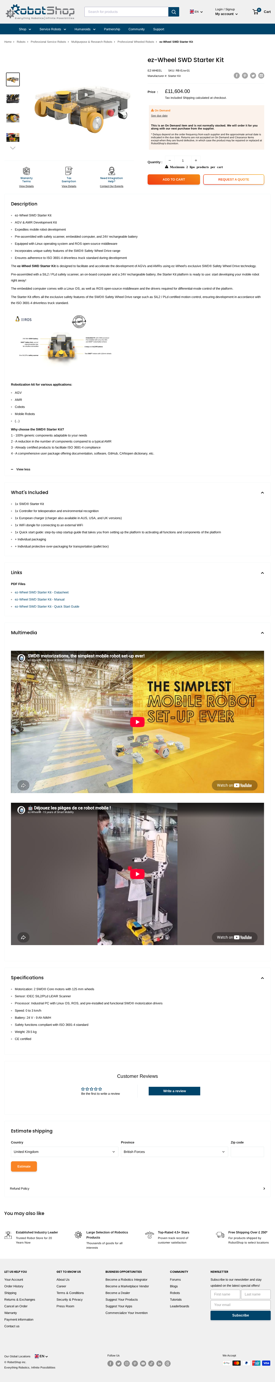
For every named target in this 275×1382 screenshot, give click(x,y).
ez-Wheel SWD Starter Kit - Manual (39, 599)
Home (8, 41)
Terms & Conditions (70, 1293)
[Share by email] (261, 75)
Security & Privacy (70, 1299)
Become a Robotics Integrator (126, 1279)
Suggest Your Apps (118, 1306)
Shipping (10, 1293)
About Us (63, 1279)
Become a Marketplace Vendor (127, 1286)
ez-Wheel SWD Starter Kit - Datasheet (42, 592)
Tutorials (176, 1299)
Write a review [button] (174, 1091)
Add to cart (174, 179)
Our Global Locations (17, 1356)
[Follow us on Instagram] (127, 1364)
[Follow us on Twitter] (119, 1364)
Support (158, 29)
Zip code (237, 1142)
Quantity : (155, 162)
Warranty (10, 1313)
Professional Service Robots (48, 41)
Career (61, 1286)
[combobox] (126, 12)
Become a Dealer (117, 1293)
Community (136, 29)
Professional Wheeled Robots (136, 41)
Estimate (24, 1166)
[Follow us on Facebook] (110, 1364)
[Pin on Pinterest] (245, 75)
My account (224, 14)
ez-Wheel (155, 70)
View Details (26, 186)
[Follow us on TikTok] (151, 1364)
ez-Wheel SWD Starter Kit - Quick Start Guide (47, 606)
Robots (21, 41)
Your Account (13, 1279)
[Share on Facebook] (237, 75)
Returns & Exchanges (19, 1299)
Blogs (174, 1286)
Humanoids (83, 29)
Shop (23, 29)
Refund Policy (19, 1188)
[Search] (173, 12)
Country (17, 1142)
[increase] (195, 160)
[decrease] (169, 160)
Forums (175, 1279)
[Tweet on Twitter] (253, 75)
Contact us (12, 1326)
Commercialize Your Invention (126, 1313)
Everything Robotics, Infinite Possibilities (29, 1367)
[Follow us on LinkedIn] (159, 1364)
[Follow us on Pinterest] (135, 1364)
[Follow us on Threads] (168, 1364)
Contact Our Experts (111, 186)
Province (127, 1142)
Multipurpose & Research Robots (91, 41)
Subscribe (240, 1315)
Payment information (18, 1319)
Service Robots (51, 29)
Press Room (65, 1306)
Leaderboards (179, 1306)
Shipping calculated (196, 97)
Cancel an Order (16, 1306)
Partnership (112, 29)
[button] (13, 148)
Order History (13, 1286)
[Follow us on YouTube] (143, 1364)
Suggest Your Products (121, 1299)
